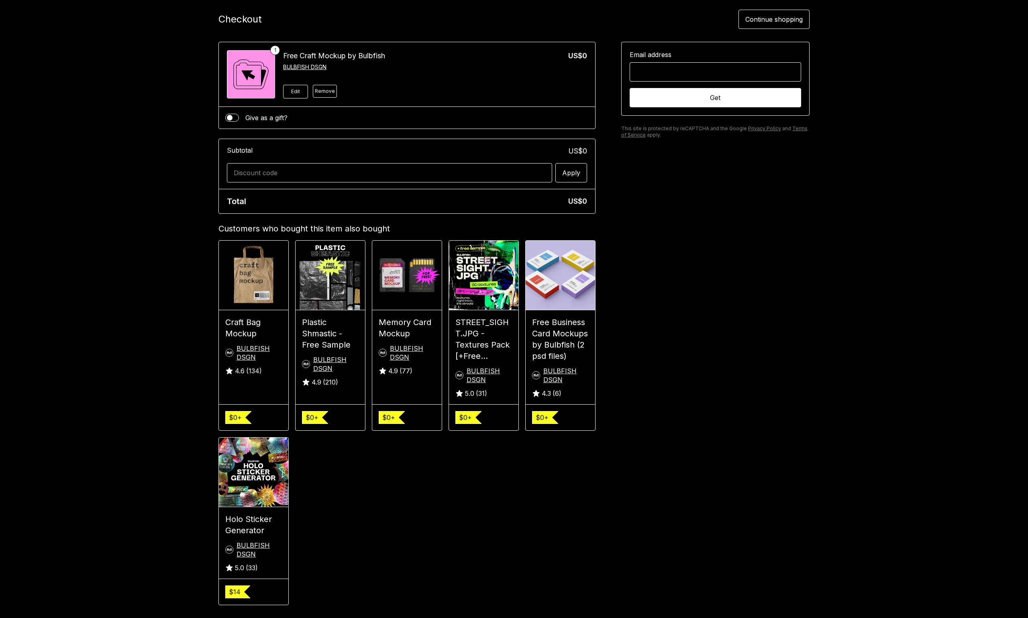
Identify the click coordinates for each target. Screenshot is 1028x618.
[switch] (232, 118)
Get (715, 98)
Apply (571, 173)
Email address (650, 55)
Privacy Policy (764, 128)
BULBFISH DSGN (304, 66)
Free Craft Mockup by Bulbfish (334, 55)
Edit (295, 91)
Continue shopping (774, 19)
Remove (325, 91)
